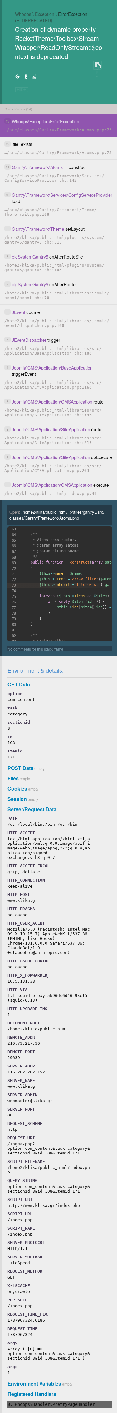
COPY (97, 65)
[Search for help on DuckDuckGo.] (25, 76)
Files (13, 778)
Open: (57, 515)
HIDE (22, 89)
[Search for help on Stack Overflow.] (34, 76)
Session (17, 798)
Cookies (17, 788)
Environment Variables (34, 1383)
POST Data (20, 768)
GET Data (18, 684)
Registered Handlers (31, 1393)
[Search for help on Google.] (17, 76)
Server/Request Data (31, 809)
